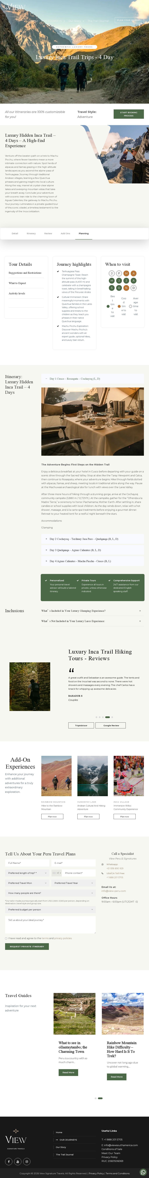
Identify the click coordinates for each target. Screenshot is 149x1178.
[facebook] (8, 1161)
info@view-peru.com (114, 891)
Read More (68, 1072)
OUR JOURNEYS (51, 21)
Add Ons (65, 233)
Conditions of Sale (112, 1149)
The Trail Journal (98, 21)
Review (48, 233)
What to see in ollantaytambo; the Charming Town (73, 1047)
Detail (15, 233)
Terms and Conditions (118, 1173)
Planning (84, 233)
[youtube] (17, 1161)
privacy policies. (63, 938)
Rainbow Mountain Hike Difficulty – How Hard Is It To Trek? (121, 1049)
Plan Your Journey (129, 20)
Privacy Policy (110, 1157)
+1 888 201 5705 (113, 1139)
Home (34, 21)
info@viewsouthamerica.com (121, 1145)
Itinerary (31, 233)
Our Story (75, 21)
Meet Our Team (111, 1153)
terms (45, 938)
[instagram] (26, 1161)
